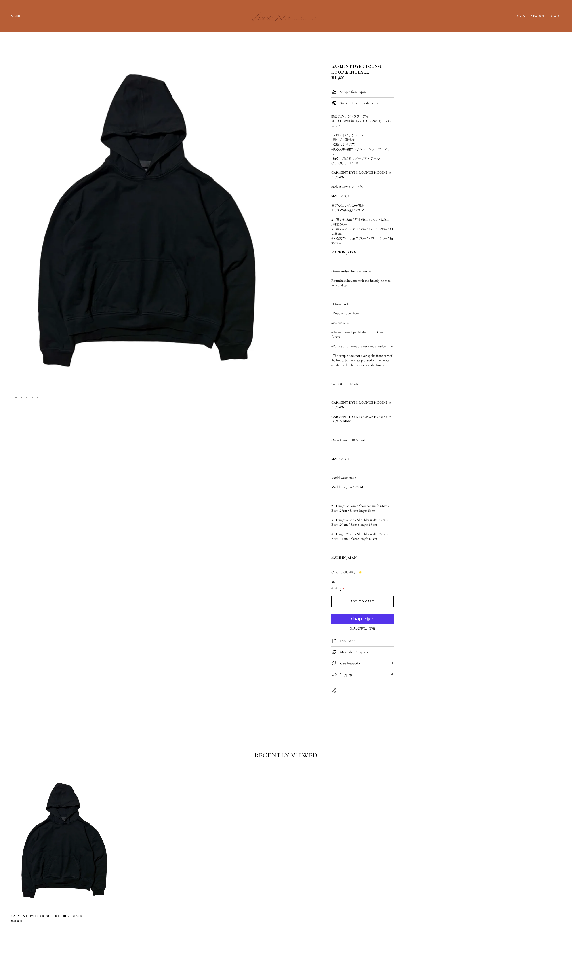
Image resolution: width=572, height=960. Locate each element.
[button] (275, 48)
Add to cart (362, 601)
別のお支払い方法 (362, 628)
